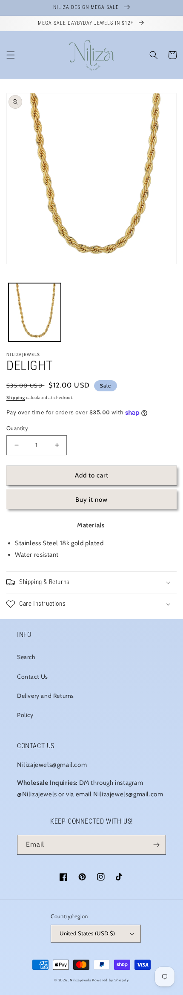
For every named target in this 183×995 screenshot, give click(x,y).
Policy (25, 715)
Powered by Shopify (110, 980)
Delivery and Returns (45, 696)
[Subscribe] (156, 845)
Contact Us (32, 676)
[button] (10, 55)
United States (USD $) (87, 933)
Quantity (17, 428)
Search (26, 657)
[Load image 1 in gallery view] (35, 312)
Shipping (15, 397)
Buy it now (91, 499)
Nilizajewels (80, 980)
